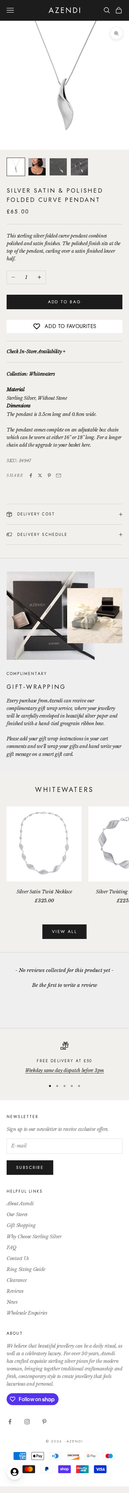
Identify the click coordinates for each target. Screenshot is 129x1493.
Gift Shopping (21, 1225)
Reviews (15, 1291)
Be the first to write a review (64, 985)
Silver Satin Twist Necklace (44, 892)
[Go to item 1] (16, 167)
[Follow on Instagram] (27, 1421)
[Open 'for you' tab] (14, 1472)
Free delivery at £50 (64, 1061)
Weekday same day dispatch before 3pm (64, 1070)
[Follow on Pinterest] (44, 1421)
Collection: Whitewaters (31, 374)
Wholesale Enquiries (27, 1313)
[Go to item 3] (58, 167)
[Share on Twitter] (40, 475)
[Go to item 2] (37, 167)
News (12, 1302)
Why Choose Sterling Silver (34, 1237)
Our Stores (17, 1214)
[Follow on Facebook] (10, 1421)
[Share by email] (58, 475)
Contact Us (18, 1258)
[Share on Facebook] (30, 475)
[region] (64, 1058)
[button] (64, 984)
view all (64, 931)
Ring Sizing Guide (26, 1269)
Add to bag (64, 302)
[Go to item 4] (79, 167)
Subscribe (30, 1167)
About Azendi (20, 1204)
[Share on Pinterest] (49, 475)
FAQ (12, 1247)
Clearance (16, 1280)
